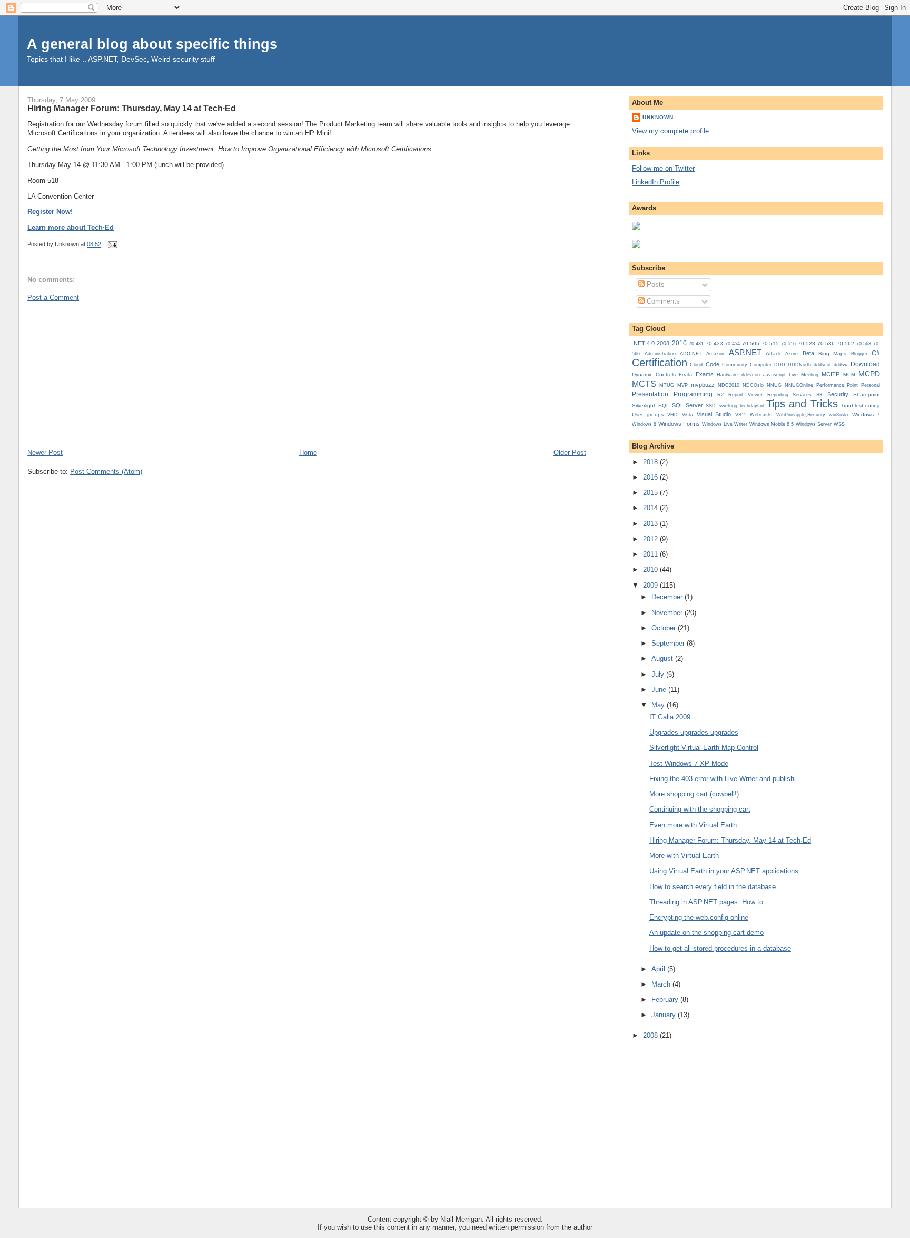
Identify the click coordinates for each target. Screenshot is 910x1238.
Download (865, 364)
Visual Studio (714, 414)
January (664, 1015)
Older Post (569, 452)
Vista (687, 414)
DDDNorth (799, 364)
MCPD (869, 373)
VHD (672, 414)
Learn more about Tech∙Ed (70, 227)
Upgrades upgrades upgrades (693, 732)
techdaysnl (752, 405)
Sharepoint (866, 394)
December (668, 597)
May (659, 705)
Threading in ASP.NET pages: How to (706, 902)
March (661, 984)
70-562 (845, 343)
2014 (651, 508)
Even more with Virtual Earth (693, 825)
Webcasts (761, 414)
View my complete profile (670, 131)
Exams (705, 374)
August (663, 658)
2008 (663, 343)
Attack (773, 353)
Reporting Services (789, 394)
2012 (651, 539)
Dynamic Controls (653, 374)
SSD (711, 405)
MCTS (644, 383)
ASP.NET (745, 352)
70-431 (696, 343)
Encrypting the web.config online (698, 917)
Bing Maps (832, 353)
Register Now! (50, 212)
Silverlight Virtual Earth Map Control (703, 748)
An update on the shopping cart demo (706, 933)
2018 (651, 462)
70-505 (750, 343)
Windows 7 (866, 414)
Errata (685, 374)
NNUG (774, 385)
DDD (779, 364)
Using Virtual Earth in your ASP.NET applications (723, 871)
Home (308, 452)
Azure (791, 353)
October (664, 628)
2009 (651, 585)
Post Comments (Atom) (106, 471)
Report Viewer (745, 394)
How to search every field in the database (712, 887)
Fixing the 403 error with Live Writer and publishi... (725, 779)
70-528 (806, 343)
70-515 (770, 343)
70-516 (788, 343)
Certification (659, 362)
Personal (870, 385)
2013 (651, 524)
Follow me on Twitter (663, 168)
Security (837, 394)
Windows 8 (644, 424)
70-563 (863, 343)
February (665, 999)
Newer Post (45, 452)
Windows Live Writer (724, 424)
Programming (693, 394)
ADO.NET (691, 353)
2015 (651, 492)
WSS (839, 424)
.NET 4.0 (643, 343)
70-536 (826, 343)
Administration (660, 353)
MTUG (666, 385)
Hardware (727, 374)
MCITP (830, 374)
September (669, 643)
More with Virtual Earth (684, 856)
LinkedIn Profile (655, 182)
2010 (679, 343)
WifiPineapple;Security (800, 414)
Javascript (774, 374)
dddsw (841, 364)
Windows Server (814, 424)
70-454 (732, 343)
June (659, 690)
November (668, 613)
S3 (819, 394)
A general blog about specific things (152, 44)
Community (734, 364)
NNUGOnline (799, 385)
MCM (849, 374)
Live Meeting (803, 374)
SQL (663, 405)
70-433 (714, 343)
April (659, 969)
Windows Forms (679, 424)
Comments (662, 301)
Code (712, 364)
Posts (655, 284)
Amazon (715, 353)
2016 (651, 477)
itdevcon (750, 374)
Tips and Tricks (802, 404)
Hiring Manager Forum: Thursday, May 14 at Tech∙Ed (131, 108)
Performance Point (837, 385)
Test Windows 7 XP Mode (688, 763)
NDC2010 (728, 385)
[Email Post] (111, 244)
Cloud (696, 364)
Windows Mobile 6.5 (771, 424)
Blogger (859, 353)
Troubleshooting (860, 405)
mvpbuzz (703, 385)
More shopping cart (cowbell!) (694, 794)
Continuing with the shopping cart (699, 809)
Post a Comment (53, 297)
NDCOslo (753, 385)
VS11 (740, 414)
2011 (651, 554)
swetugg (728, 405)
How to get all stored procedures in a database (720, 948)
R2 (720, 394)
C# (876, 353)
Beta (808, 353)
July (658, 674)
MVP (682, 385)
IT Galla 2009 (669, 717)
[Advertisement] (106, 374)
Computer (760, 364)
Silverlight (643, 405)
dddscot (822, 364)
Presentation (650, 394)
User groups (647, 414)
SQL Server (687, 405)
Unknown (658, 117)
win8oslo (838, 414)
